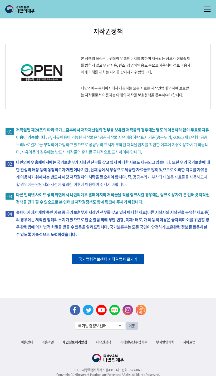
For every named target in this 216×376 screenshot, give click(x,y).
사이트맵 (189, 341)
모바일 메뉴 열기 (207, 9)
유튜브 (101, 310)
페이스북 (75, 310)
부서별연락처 (165, 341)
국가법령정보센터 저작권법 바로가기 (107, 259)
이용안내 (27, 341)
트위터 (88, 310)
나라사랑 (141, 310)
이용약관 (48, 341)
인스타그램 (127, 310)
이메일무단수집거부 (133, 341)
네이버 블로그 (114, 310)
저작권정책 (103, 341)
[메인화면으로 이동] (20, 9)
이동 (132, 325)
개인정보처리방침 (74, 341)
